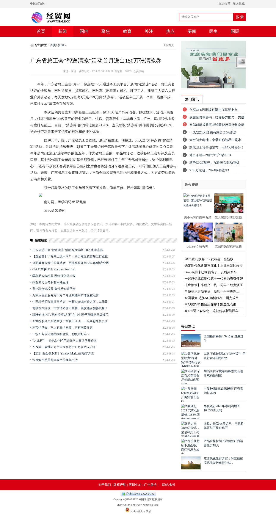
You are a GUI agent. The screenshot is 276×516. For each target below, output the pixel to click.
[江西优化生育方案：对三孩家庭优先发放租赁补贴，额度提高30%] (191, 468)
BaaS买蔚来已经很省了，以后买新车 (211, 272)
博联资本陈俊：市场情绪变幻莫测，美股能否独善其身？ (70, 308)
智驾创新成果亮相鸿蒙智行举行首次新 (216, 125)
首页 (41, 31)
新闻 (62, 31)
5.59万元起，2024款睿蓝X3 (209, 170)
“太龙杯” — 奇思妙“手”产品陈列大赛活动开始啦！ (66, 340)
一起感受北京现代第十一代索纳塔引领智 (214, 278)
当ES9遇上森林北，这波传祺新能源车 (211, 311)
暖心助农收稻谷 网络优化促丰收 (53, 276)
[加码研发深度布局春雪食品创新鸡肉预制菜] (191, 384)
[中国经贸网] (59, 24)
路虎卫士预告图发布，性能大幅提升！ (216, 147)
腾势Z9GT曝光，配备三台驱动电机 (214, 162)
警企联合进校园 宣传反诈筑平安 (53, 288)
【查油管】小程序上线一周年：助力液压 (214, 285)
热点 (170, 31)
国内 (84, 31)
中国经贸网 (37, 3)
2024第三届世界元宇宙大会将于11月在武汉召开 (64, 347)
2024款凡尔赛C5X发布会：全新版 (209, 259)
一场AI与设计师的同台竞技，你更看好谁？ (61, 334)
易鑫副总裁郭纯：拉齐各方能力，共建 (216, 117)
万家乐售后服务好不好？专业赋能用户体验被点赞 (65, 295)
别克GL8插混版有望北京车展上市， (215, 109)
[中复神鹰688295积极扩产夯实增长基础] (191, 401)
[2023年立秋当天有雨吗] (196, 231)
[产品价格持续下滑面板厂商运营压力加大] (191, 454)
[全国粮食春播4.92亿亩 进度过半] (191, 346)
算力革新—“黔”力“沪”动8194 (210, 155)
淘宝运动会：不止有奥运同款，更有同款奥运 (62, 327)
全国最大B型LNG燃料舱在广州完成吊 (212, 298)
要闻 (192, 31)
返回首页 (168, 45)
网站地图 (168, 484)
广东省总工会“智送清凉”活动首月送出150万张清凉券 (67, 250)
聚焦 (105, 31)
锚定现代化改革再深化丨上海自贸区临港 (214, 265)
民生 (213, 31)
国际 (235, 31)
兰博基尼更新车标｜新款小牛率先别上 (212, 291)
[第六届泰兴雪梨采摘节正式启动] (227, 202)
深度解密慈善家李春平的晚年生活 (55, 360)
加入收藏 (239, 3)
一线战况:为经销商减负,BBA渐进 (213, 132)
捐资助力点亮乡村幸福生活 (50, 282)
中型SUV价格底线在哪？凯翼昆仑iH (210, 304)
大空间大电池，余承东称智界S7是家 (215, 140)
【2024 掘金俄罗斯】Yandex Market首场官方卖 (63, 353)
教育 (127, 31)
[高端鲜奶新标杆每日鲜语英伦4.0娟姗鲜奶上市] (227, 231)
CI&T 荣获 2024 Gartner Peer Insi (53, 269)
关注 (148, 31)
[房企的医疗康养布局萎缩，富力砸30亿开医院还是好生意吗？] (196, 202)
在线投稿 (224, 3)
